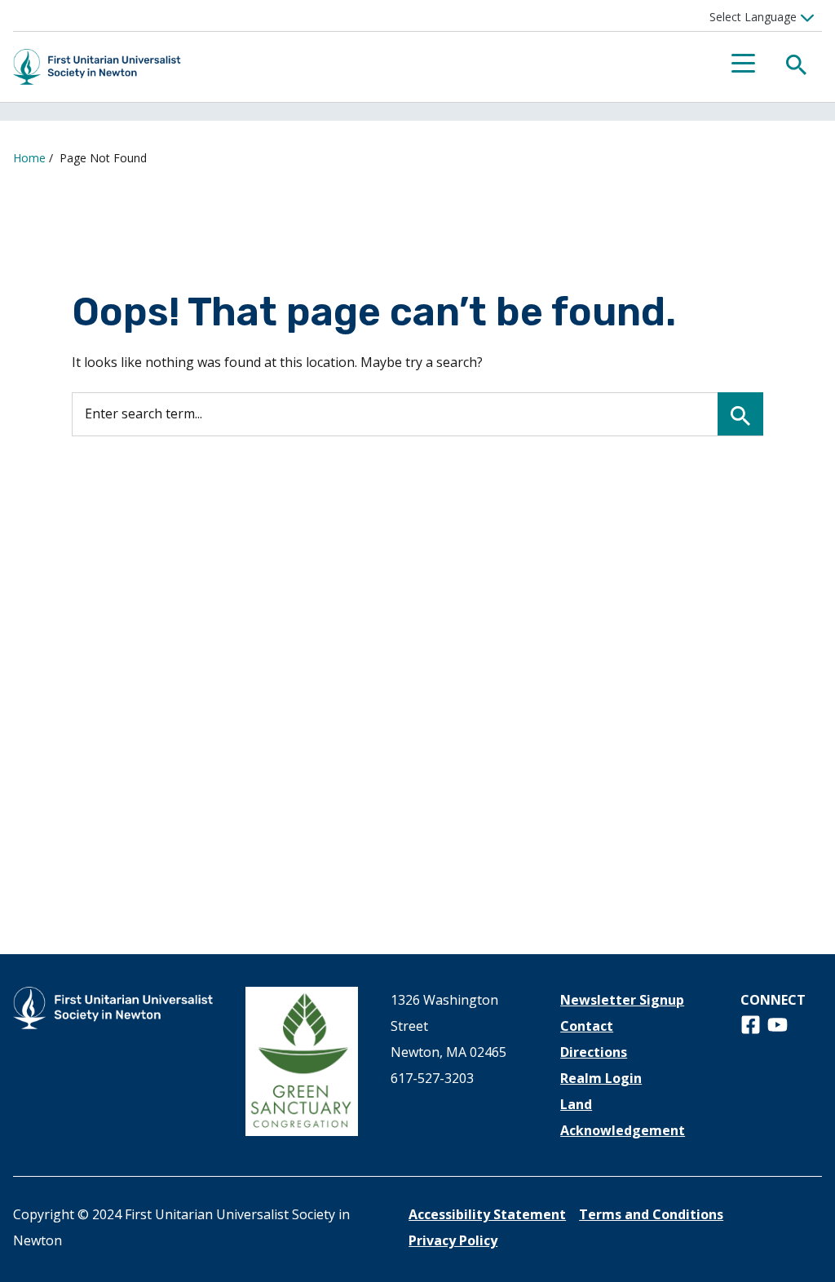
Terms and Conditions (651, 1214)
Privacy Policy (453, 1240)
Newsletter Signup (622, 1000)
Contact (586, 1026)
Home (29, 158)
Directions (593, 1052)
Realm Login (601, 1078)
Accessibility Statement (487, 1214)
